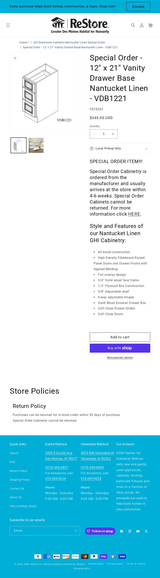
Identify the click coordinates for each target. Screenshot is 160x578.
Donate (138, 6)
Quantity (95, 126)
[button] (8, 25)
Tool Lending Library (23, 506)
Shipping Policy (20, 479)
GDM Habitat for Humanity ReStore (43, 564)
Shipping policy (82, 568)
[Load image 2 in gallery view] (36, 145)
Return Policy (18, 470)
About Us (16, 497)
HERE (134, 214)
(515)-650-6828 (92, 467)
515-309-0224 (55, 478)
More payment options (120, 357)
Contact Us (17, 488)
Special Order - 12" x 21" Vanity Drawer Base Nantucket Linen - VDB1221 (70, 47)
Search (14, 453)
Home (23, 42)
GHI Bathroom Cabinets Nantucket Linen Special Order (69, 42)
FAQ (12, 461)
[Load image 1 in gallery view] (18, 145)
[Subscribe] (75, 530)
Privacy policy (115, 564)
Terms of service (136, 564)
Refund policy (96, 564)
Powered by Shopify (74, 564)
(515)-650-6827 (56, 467)
